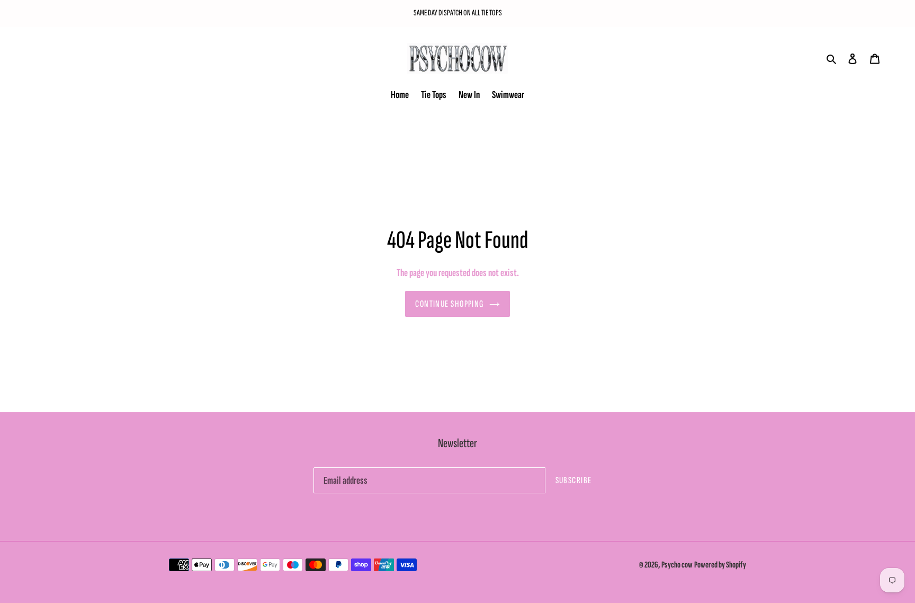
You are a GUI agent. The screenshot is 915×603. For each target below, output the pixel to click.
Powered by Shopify (720, 565)
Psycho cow (677, 565)
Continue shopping (449, 303)
